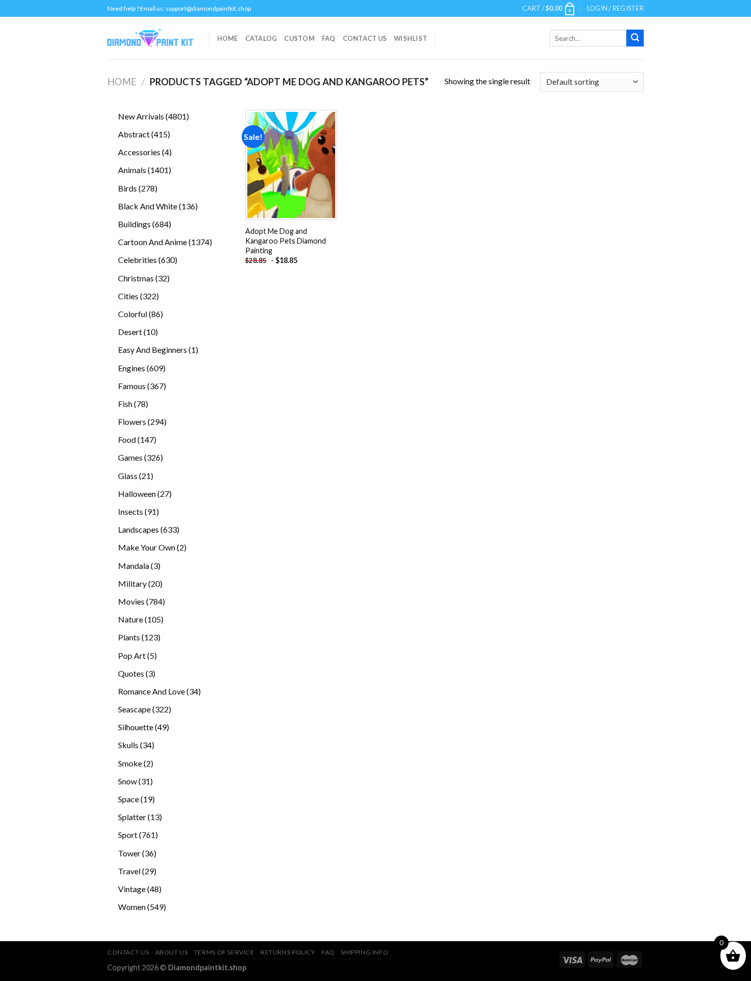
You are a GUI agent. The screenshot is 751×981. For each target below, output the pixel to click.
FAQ (329, 38)
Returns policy (288, 952)
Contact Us (365, 38)
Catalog (261, 38)
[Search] (635, 38)
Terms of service (224, 952)
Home (227, 38)
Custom (299, 38)
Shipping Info (364, 952)
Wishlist (410, 38)
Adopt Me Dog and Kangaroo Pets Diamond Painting (285, 240)
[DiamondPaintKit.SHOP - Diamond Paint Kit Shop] (150, 38)
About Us (171, 952)
